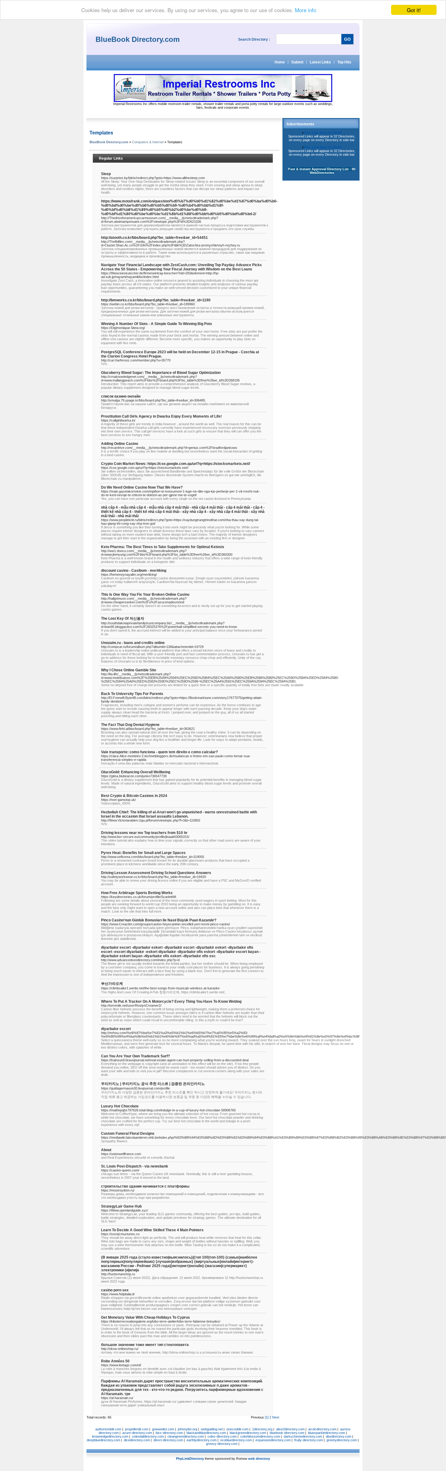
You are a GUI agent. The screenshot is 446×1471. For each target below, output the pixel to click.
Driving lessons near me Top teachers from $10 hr (144, 833)
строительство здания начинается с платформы (145, 1186)
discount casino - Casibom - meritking (133, 570)
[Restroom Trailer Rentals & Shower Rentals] (223, 101)
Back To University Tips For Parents (132, 694)
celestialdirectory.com (148, 1436)
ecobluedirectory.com (236, 1440)
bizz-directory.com (169, 1433)
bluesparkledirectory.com (326, 1433)
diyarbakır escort (116, 1029)
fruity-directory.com (308, 1440)
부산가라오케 (112, 983)
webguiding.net (212, 1429)
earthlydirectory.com (202, 1440)
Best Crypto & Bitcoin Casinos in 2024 (134, 796)
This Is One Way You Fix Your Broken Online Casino (145, 594)
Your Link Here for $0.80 (323, 132)
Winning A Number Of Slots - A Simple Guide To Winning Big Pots (156, 324)
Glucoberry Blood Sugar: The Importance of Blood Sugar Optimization (161, 373)
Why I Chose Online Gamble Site (128, 670)
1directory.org (262, 1429)
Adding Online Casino (119, 444)
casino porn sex (115, 1290)
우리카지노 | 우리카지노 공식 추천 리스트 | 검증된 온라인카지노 (153, 1084)
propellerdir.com (136, 1429)
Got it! (414, 10)
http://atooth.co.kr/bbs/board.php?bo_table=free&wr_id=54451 (154, 238)
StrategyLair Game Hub (121, 1206)
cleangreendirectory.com (185, 1436)
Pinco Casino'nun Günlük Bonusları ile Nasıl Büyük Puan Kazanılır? (158, 920)
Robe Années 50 (115, 1361)
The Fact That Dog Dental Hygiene (130, 725)
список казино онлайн (120, 396)
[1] (267, 1417)
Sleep (106, 174)
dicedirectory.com (137, 1440)
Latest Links (320, 62)
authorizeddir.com (108, 1429)
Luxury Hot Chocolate (120, 1106)
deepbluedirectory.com (103, 1440)
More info (305, 10)
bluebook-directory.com (287, 1433)
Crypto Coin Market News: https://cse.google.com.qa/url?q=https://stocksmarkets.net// (175, 464)
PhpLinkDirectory (190, 1458)
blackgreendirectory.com (248, 1433)
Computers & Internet (148, 142)
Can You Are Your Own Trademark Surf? (135, 1056)
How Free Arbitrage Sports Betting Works (137, 893)
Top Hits (344, 62)
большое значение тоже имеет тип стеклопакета (145, 1345)
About (106, 1150)
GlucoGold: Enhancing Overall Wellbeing (135, 772)
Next (275, 1417)
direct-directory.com (168, 1440)
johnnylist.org (187, 1429)
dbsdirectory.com (338, 1436)
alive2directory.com (290, 1429)
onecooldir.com (237, 1429)
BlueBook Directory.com (109, 142)
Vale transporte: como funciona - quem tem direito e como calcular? (159, 752)
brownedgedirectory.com (110, 1436)
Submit (297, 62)
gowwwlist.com (163, 1429)
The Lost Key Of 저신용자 (122, 618)
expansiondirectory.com (273, 1440)
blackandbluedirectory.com (206, 1433)
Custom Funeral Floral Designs (127, 1133)
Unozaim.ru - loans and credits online (133, 643)
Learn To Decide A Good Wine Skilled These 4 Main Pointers (152, 1230)
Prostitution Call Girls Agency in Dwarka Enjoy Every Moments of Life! (161, 416)
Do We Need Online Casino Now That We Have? (142, 487)
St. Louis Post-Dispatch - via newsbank (134, 1166)
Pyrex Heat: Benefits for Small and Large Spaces (143, 853)
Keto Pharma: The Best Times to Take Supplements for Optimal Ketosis (162, 547)
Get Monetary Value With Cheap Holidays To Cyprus (145, 1317)
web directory (259, 1458)
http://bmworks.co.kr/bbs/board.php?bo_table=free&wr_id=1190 (156, 300)
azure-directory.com (137, 1433)
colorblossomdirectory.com (260, 1436)
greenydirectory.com (341, 1440)
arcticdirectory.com (322, 1429)
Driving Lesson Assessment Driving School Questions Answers (156, 873)
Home (280, 62)
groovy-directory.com (222, 1444)
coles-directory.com (222, 1436)
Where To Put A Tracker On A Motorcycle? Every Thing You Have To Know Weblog (171, 1001)
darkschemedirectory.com (303, 1436)
